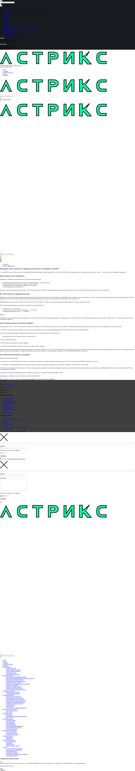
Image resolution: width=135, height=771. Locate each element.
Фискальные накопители (13, 674)
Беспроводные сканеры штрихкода (15, 702)
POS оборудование (8, 398)
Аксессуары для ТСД (12, 710)
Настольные (9, 737)
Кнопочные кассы (11, 672)
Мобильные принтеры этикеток (14, 679)
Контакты (5, 75)
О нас (4, 69)
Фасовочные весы (11, 741)
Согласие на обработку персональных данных (15, 427)
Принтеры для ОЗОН (12, 685)
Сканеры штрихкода (8, 408)
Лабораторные (10, 744)
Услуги (5, 74)
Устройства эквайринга (12, 734)
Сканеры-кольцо (10, 705)
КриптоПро (9, 715)
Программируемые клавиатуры (14, 726)
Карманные (9, 743)
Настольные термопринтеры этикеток (16, 677)
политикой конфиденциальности (16, 459)
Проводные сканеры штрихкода (14, 703)
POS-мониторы (10, 722)
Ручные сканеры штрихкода (13, 696)
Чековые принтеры (8, 412)
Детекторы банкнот (11, 731)
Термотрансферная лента (13, 693)
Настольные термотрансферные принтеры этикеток (20, 678)
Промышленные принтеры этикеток (16, 681)
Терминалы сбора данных (10, 409)
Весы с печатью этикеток (13, 745)
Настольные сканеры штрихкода (15, 698)
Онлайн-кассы (7, 405)
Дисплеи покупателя (11, 729)
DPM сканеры (10, 706)
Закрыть (3, 770)
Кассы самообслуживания (13, 671)
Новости (5, 420)
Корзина (5, 423)
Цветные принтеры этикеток (14, 682)
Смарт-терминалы (11, 668)
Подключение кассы (11, 751)
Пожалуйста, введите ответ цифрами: (10, 450)
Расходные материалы (9, 407)
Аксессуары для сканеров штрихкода (16, 708)
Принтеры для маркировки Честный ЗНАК (17, 684)
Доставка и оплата (8, 72)
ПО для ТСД (9, 712)
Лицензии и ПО (7, 404)
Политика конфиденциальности (11, 419)
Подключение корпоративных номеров (16, 754)
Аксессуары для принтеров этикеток (16, 689)
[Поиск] (0, 98)
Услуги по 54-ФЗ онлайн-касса (14, 748)
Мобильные (9, 738)
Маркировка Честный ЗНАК (14, 750)
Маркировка (11, 266)
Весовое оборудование (9, 402)
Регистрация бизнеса (11, 755)
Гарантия (5, 71)
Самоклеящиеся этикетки (13, 692)
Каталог (5, 421)
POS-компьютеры (11, 724)
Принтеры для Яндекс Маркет (14, 688)
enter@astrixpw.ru (8, 386)
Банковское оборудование (10, 401)
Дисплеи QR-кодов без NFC (13, 727)
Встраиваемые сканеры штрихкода (15, 699)
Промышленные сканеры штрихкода (16, 700)
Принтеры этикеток (8, 400)
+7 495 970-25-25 (9, 384)
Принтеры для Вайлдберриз (13, 686)
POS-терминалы (10, 723)
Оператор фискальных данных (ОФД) (16, 716)
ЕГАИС (5, 266)
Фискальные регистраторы (13, 670)
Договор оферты (7, 428)
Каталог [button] (2, 93)
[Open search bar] (0, 252)
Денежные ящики (11, 720)
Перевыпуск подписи (12, 753)
